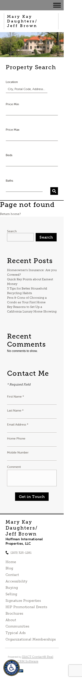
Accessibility (16, 581)
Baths (9, 180)
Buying (12, 588)
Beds (9, 155)
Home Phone (16, 438)
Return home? (10, 214)
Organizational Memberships (31, 639)
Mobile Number (18, 452)
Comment (14, 467)
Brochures (14, 613)
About (11, 620)
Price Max (12, 129)
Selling (11, 594)
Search (12, 231)
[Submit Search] (54, 191)
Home (11, 562)
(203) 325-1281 (20, 552)
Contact (12, 575)
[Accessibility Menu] (11, 668)
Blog (9, 568)
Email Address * (17, 424)
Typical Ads (16, 633)
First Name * (15, 396)
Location (12, 82)
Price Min (12, 104)
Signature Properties (23, 601)
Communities (17, 626)
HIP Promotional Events (26, 607)
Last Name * (15, 410)
